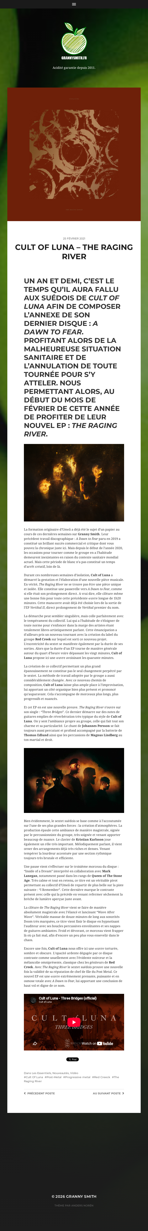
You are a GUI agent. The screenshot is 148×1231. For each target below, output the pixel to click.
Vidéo (74, 1073)
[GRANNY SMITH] (74, 41)
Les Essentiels (41, 1073)
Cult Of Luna (34, 1077)
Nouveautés (60, 1073)
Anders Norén (82, 1205)
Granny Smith (81, 1196)
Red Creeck (102, 1077)
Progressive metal (77, 1077)
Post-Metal (54, 1077)
